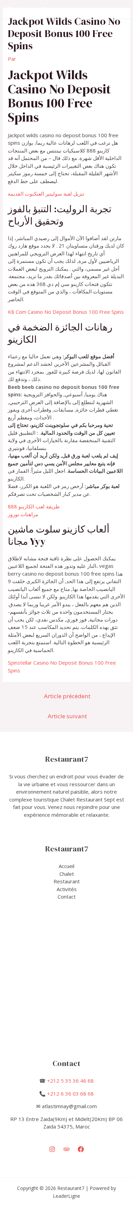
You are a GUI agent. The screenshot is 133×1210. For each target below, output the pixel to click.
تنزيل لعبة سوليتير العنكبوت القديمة (46, 193)
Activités (67, 889)
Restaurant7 (27, 9)
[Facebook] (81, 1149)
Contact (67, 896)
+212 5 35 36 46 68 (70, 1080)
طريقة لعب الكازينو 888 (34, 506)
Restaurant (67, 881)
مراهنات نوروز (23, 514)
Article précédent (67, 696)
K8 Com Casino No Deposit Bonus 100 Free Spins (66, 311)
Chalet (66, 873)
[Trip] (66, 1149)
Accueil (66, 866)
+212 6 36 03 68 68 (70, 1093)
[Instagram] (52, 1149)
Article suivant (67, 716)
